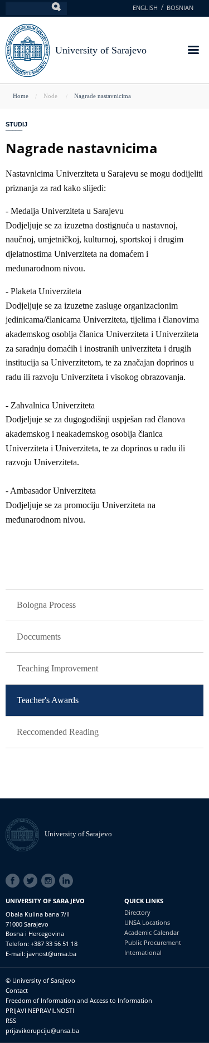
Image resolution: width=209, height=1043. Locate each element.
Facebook (14, 881)
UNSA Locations (147, 922)
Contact (17, 990)
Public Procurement (152, 942)
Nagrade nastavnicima (102, 95)
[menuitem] (104, 605)
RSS (11, 1020)
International (143, 952)
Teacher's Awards (48, 700)
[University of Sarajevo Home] (28, 49)
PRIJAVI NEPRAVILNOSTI (40, 1010)
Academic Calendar (151, 932)
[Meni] (193, 51)
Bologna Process (46, 605)
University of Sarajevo (101, 50)
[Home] (25, 834)
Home (20, 95)
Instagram (50, 881)
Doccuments (39, 636)
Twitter (32, 881)
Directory (137, 912)
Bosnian (180, 7)
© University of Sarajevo (40, 980)
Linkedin (68, 881)
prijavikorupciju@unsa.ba (42, 1030)
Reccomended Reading (58, 732)
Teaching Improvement (57, 668)
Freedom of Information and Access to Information (79, 1000)
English (145, 7)
